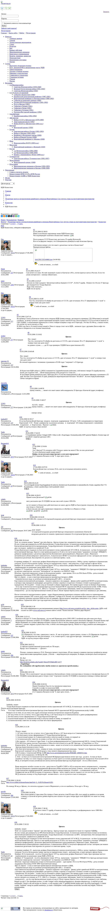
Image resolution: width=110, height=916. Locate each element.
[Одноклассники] (4, 216)
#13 (34, 465)
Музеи (7, 178)
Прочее (12, 62)
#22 (21, 643)
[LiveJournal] (11, 216)
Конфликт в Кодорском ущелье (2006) (27, 135)
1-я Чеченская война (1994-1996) (26, 151)
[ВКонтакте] (2, 216)
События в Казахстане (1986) (24, 95)
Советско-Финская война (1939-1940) (27, 87)
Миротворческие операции (19, 52)
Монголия (13, 145)
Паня (3, 269)
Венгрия (12, 126)
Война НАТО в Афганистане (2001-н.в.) (28, 124)
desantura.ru (48, 910)
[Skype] (18, 216)
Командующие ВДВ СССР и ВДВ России (24, 174)
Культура (12, 46)
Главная (4, 33)
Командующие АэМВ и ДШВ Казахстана (24, 176)
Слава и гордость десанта (18, 172)
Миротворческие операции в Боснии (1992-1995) (32, 166)
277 (12, 321)
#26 (16, 725)
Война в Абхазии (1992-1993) (24, 133)
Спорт (11, 44)
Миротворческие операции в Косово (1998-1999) (32, 168)
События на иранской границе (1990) (27, 100)
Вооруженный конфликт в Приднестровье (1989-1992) (34, 98)
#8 (31, 386)
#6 (28, 332)
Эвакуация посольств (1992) (24, 122)
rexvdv (3, 791)
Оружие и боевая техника (18, 71)
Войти (21, 33)
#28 (22, 790)
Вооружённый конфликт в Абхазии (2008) (29, 139)
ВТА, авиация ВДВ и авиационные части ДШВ (26, 67)
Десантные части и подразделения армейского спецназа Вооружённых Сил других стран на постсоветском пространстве (49, 199)
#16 (31, 515)
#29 (34, 806)
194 (12, 655)
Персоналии (9, 170)
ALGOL (4, 383)
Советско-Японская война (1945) (26, 91)
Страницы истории (16, 77)
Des (2, 239)
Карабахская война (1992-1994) (25, 116)
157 (12, 365)
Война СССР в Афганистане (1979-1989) (29, 120)
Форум (7, 195)
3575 (12, 457)
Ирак (11, 141)
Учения (12, 40)
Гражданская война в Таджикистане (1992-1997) (31, 158)
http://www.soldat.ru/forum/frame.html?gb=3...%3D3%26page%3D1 (29, 782)
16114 (13, 253)
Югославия (13, 164)
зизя (2, 515)
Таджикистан (14, 156)
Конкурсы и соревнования (19, 54)
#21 (22, 630)
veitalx (3, 499)
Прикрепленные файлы (41, 247)
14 (11, 436)
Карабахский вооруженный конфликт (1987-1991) (32, 96)
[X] (9, 216)
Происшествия (14, 58)
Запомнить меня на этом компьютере (17, 23)
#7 (20, 349)
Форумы (8, 180)
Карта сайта (13, 33)
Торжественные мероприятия (20, 42)
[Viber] (14, 216)
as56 (2, 604)
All (2, 527)
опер (2, 281)
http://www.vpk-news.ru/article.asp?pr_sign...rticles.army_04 (80, 608)
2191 (12, 285)
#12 (33, 444)
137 (12, 273)
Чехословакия (14, 160)
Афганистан (13, 118)
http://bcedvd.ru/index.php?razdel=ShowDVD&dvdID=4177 (41, 662)
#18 (16, 538)
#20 (16, 615)
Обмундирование (15, 69)
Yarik (3, 432)
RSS (2, 226)
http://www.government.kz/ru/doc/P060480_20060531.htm (67, 753)
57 (11, 608)
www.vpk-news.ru (39, 610)
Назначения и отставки (17, 60)
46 (11, 569)
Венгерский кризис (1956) (23, 127)
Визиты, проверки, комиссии (20, 56)
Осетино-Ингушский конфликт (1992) (28, 112)
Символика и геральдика (18, 75)
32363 (3, 317)
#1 (34, 230)
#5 (18, 315)
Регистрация (5, 31)
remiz (3, 651)
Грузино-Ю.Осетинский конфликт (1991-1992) (31, 102)
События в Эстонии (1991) (23, 110)
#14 (25, 481)
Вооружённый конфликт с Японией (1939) (29, 147)
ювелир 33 (5, 361)
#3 (28, 279)
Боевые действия (15, 50)
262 (12, 531)
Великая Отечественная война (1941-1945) (29, 89)
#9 (32, 398)
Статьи (7, 64)
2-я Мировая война (16, 85)
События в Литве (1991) (22, 108)
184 (12, 795)
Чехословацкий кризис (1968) (24, 162)
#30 (16, 822)
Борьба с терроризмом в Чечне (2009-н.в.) (29, 155)
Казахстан (9, 203)
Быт (10, 48)
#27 (7, 778)
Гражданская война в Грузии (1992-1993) (29, 131)
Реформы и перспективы (18, 73)
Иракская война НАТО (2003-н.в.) (26, 143)
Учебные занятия (15, 38)
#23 (21, 670)
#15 (27, 493)
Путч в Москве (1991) (22, 104)
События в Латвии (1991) (23, 106)
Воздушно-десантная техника (20, 66)
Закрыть (106, 12)
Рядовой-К (5, 443)
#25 (7, 698)
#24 (33, 682)
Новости (8, 37)
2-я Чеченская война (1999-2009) (26, 153)
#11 (27, 431)
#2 (27, 269)
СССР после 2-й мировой (18, 93)
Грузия (11, 129)
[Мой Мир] (7, 216)
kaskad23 (4, 419)
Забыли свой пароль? (9, 28)
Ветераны (8, 83)
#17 (33, 523)
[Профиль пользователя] (6, 249)
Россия (12, 149)
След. (21, 224)
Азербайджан (14, 114)
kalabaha (4, 565)
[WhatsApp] (16, 216)
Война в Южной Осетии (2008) (25, 137)
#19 (22, 604)
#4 (30, 297)
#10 (20, 417)
